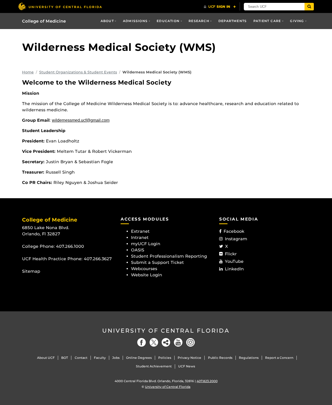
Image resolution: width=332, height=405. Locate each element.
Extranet (140, 231)
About (107, 21)
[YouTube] (178, 342)
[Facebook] (141, 342)
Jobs (116, 358)
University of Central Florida (166, 330)
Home (28, 72)
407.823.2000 (207, 381)
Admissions (135, 21)
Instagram (236, 238)
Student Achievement (154, 366)
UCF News (186, 366)
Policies (164, 358)
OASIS (137, 250)
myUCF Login (145, 243)
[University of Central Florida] (60, 6)
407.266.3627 (98, 258)
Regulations (249, 358)
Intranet (140, 237)
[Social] (166, 342)
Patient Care (267, 21)
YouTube (234, 261)
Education (168, 21)
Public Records (220, 358)
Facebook (234, 231)
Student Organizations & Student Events (78, 72)
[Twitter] (153, 342)
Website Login (146, 274)
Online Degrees (139, 358)
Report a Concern (279, 358)
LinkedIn (234, 268)
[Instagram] (190, 342)
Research (199, 21)
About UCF (46, 358)
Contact (81, 358)
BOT (64, 358)
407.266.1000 (70, 246)
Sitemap (31, 271)
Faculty (100, 358)
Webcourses (144, 268)
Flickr (231, 253)
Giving (297, 21)
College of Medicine (44, 21)
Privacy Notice (189, 358)
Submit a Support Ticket (157, 262)
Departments (232, 21)
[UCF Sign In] (220, 6)
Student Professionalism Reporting (169, 256)
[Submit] (309, 6)
